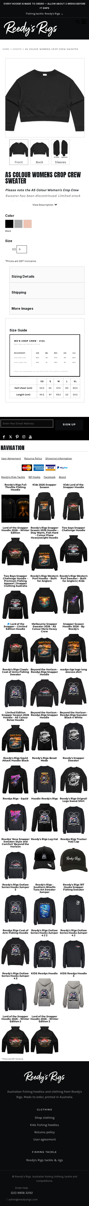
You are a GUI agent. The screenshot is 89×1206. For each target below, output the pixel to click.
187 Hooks (34, 477)
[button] (78, 22)
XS (14, 249)
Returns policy (44, 1132)
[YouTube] (30, 437)
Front (19, 162)
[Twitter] (10, 437)
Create (17, 49)
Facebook (49, 477)
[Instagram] (24, 437)
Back (39, 162)
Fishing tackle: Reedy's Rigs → (44, 13)
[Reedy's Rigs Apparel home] (31, 28)
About (62, 477)
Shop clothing (44, 1118)
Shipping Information (58, 458)
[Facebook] (4, 437)
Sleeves (60, 162)
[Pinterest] (17, 437)
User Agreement (11, 458)
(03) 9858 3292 (22, 1193)
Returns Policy (33, 458)
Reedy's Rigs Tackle (13, 477)
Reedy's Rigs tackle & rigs (44, 1160)
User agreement (44, 1139)
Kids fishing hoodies (44, 1125)
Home (5, 49)
